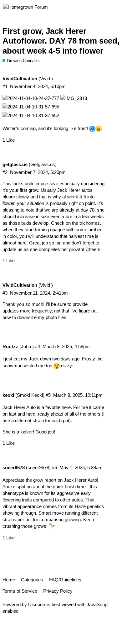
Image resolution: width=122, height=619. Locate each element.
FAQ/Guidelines (65, 579)
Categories (32, 579)
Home (9, 579)
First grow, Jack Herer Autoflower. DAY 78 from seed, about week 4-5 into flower (61, 40)
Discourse (38, 604)
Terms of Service (20, 591)
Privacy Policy (58, 591)
